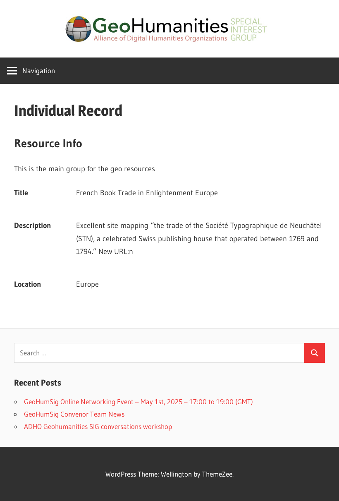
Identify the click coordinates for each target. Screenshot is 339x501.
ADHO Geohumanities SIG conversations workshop (98, 426)
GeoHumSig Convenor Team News (74, 414)
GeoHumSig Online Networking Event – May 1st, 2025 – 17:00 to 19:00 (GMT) (138, 401)
